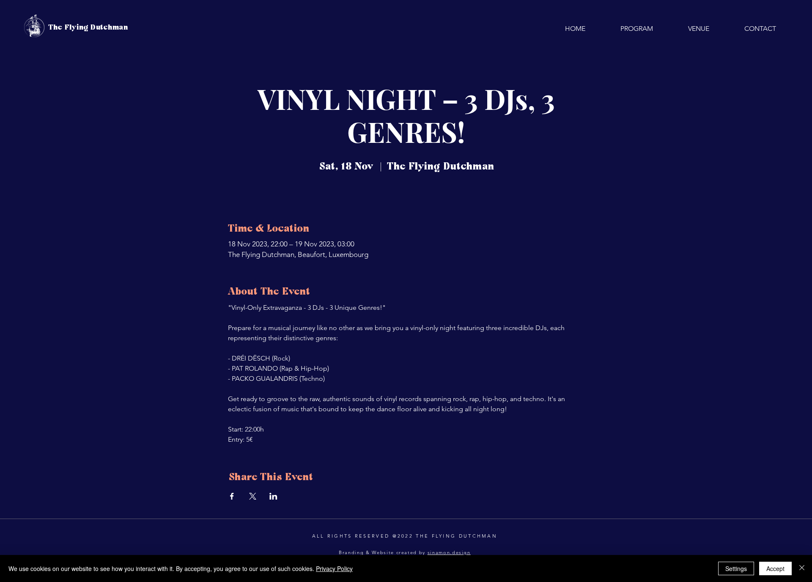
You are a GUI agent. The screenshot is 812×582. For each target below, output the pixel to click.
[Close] (802, 568)
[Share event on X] (253, 496)
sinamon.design (449, 552)
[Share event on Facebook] (232, 496)
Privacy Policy (334, 568)
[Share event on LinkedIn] (273, 496)
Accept (775, 568)
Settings (736, 568)
